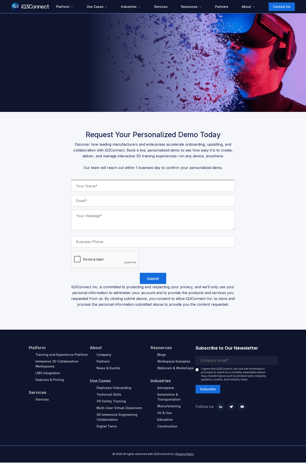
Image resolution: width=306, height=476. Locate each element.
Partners (103, 361)
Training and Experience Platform (61, 354)
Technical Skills (109, 394)
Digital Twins (107, 426)
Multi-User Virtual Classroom (119, 408)
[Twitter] (231, 406)
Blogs (161, 354)
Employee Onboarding (114, 388)
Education (165, 419)
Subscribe (208, 389)
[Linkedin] (220, 406)
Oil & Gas (164, 413)
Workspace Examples (173, 361)
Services (42, 399)
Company (104, 354)
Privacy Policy (184, 454)
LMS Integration (47, 373)
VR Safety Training (111, 401)
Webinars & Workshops (175, 368)
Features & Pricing (49, 380)
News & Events (108, 368)
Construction (167, 426)
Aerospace (165, 388)
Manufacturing (169, 406)
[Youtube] (242, 406)
